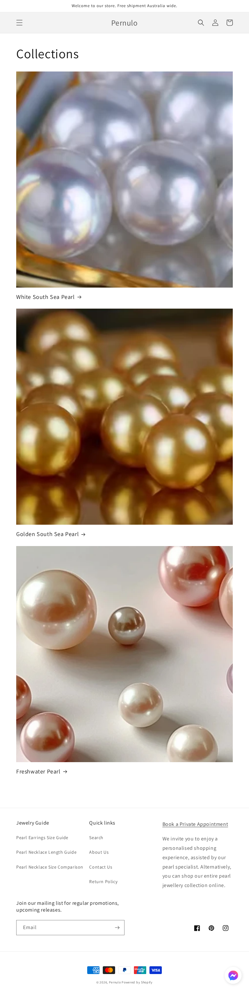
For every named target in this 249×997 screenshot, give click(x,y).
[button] (19, 23)
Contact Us (100, 867)
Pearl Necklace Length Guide (46, 852)
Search (96, 837)
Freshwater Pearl (38, 771)
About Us (99, 852)
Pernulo (115, 982)
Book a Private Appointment (195, 824)
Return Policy (103, 881)
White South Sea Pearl (45, 297)
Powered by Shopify (137, 982)
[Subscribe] (117, 927)
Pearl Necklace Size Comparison (49, 867)
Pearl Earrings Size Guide (42, 837)
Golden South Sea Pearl (47, 534)
